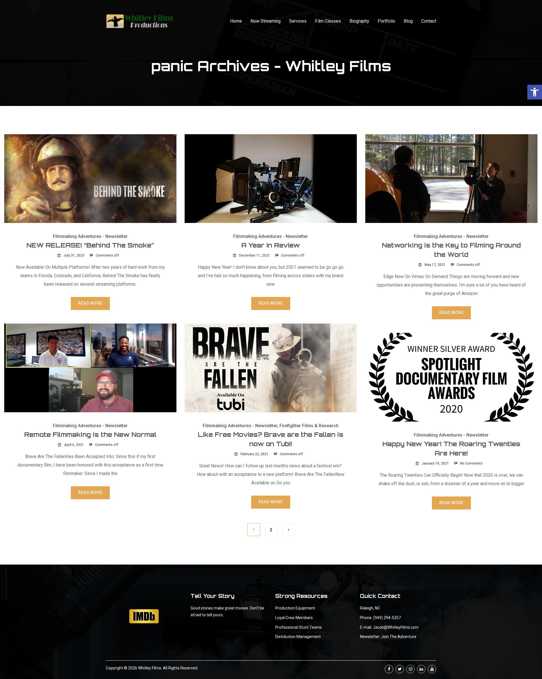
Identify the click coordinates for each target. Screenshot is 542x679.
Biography (359, 21)
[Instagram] (410, 669)
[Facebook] (389, 669)
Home (236, 21)
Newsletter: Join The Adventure (388, 636)
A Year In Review (270, 245)
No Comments (471, 463)
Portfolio (386, 21)
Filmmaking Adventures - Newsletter (90, 236)
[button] (534, 92)
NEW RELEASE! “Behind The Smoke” (90, 245)
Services (298, 21)
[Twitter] (399, 669)
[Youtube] (432, 669)
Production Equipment (295, 608)
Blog (408, 21)
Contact (428, 21)
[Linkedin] (421, 669)
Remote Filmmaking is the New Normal (90, 434)
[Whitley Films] (140, 21)
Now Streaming (265, 21)
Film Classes (328, 21)
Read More (90, 303)
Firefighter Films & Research (308, 425)
